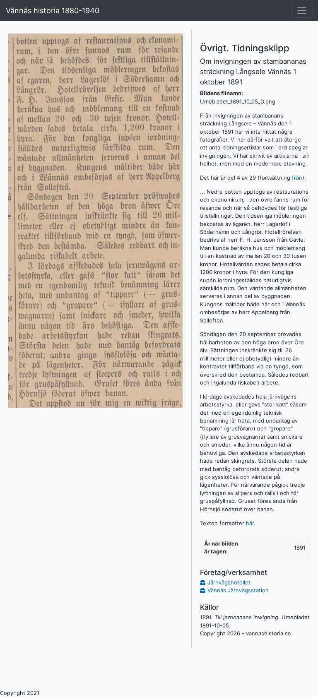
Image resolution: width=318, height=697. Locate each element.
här (250, 523)
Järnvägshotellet (229, 582)
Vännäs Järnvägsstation (238, 590)
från (297, 177)
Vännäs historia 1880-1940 (52, 10)
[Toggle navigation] (301, 10)
